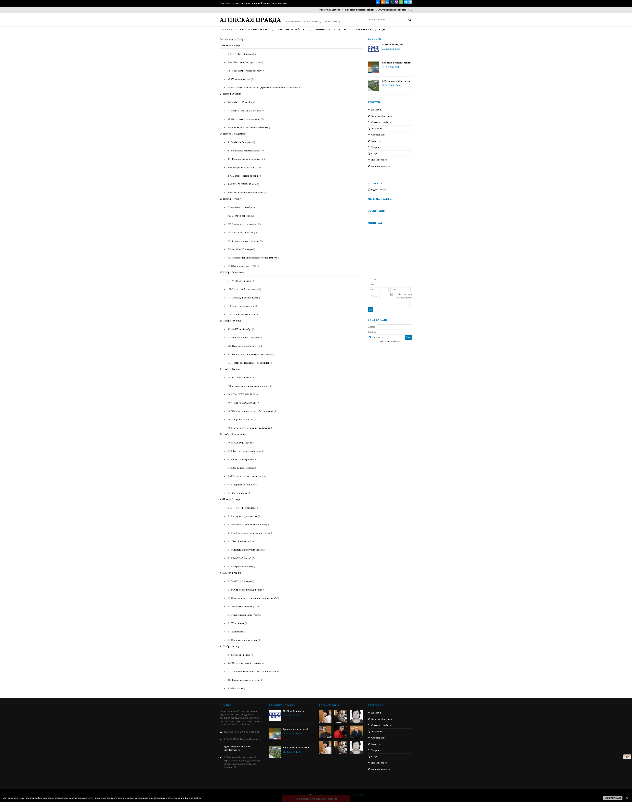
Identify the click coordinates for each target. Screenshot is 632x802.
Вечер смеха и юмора (243, 306)
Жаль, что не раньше (243, 459)
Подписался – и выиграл (245, 224)
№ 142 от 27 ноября (242, 102)
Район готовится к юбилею (246, 110)
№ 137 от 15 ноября (241, 329)
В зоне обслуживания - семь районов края (254, 671)
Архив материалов (381, 166)
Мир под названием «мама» (247, 159)
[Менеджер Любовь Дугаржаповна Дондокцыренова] (340, 716)
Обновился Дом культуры (246, 62)
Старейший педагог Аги (245, 615)
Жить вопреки (239, 493)
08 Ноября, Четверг (230, 499)
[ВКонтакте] (378, 2)
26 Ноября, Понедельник (233, 133)
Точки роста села (241, 79)
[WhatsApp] (401, 2)
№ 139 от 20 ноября (242, 249)
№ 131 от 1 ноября (241, 655)
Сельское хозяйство (381, 122)
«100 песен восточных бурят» (247, 192)
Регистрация (232, 3)
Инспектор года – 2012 (244, 266)
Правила (265, 3)
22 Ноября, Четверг (230, 198)
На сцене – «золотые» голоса (247, 476)
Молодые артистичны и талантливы (251, 354)
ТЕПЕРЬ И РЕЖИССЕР (244, 402)
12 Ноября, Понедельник (233, 434)
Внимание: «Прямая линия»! (246, 150)
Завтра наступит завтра (245, 167)
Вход (222, 3)
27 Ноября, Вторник (230, 93)
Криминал (237, 631)
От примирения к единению (247, 589)
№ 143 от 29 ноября (243, 54)
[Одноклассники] (383, 2)
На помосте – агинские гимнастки (250, 428)
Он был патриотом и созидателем (250, 533)
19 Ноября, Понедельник (233, 272)
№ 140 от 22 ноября (242, 207)
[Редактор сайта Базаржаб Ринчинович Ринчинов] (325, 732)
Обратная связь (279, 3)
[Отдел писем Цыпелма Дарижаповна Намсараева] (356, 716)
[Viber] (396, 2)
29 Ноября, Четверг (230, 45)
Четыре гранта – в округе (245, 337)
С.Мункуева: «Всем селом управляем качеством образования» (265, 87)
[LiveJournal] (392, 2)
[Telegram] (410, 2)
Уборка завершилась (243, 419)
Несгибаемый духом (243, 232)
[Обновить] (411, 279)
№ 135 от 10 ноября (242, 442)
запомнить (377, 337)
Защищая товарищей (243, 484)
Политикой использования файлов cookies (178, 798)
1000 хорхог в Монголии (367, 9)
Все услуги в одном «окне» (246, 119)
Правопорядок (379, 159)
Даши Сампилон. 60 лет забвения (249, 127)
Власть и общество (381, 116)
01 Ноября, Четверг (230, 646)
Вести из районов (241, 215)
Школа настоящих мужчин (246, 680)
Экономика (377, 128)
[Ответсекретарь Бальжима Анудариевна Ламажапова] (340, 732)
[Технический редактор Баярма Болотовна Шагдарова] (325, 716)
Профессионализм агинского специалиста (254, 257)
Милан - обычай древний (245, 175)
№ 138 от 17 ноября (241, 281)
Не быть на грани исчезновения (249, 524)
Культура (376, 141)
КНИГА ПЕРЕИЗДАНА (244, 184)
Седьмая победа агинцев (244, 289)
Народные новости (250, 3)
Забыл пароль (385, 342)
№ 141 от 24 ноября (242, 142)
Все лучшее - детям (242, 468)
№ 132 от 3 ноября (241, 581)
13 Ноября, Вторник (230, 369)
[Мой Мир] (387, 2)
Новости (237, 688)
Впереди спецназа (242, 566)
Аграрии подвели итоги (244, 516)
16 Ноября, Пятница (230, 320)
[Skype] (406, 2)
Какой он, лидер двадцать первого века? (254, 598)
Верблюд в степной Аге (244, 297)
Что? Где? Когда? (241, 541)
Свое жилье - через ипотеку (246, 70)
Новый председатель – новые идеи (250, 362)
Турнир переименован (244, 314)
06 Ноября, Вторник (230, 572)
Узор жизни (238, 623)
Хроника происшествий (334, 9)
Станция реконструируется (247, 549)
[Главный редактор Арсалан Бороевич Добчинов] (356, 732)
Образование (378, 134)
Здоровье (376, 147)
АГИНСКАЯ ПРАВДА (250, 20)
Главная (224, 39)
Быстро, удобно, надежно (246, 451)
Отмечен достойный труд (246, 346)
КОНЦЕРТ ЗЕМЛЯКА (243, 394)
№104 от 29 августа (304, 9)
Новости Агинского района (246, 663)
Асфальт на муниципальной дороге (250, 386)
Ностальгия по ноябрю (244, 606)
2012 (232, 39)
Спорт (374, 153)
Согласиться (613, 798)
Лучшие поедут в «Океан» (246, 241)
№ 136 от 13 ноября (241, 377)
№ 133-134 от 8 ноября (244, 507)
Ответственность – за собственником (252, 411)
